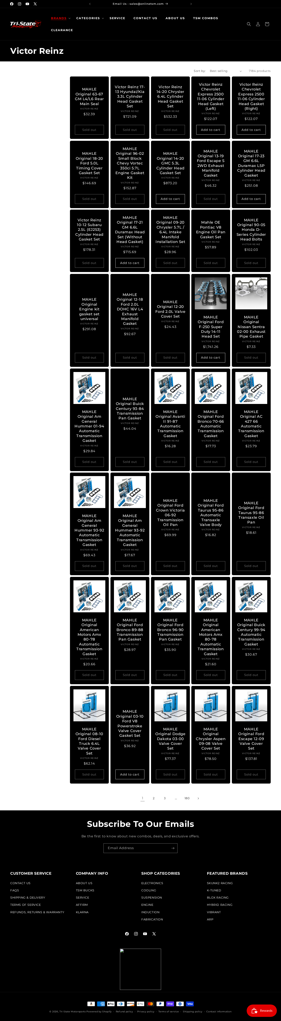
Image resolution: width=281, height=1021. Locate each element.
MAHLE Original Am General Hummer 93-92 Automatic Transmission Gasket (89, 530)
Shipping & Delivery (27, 897)
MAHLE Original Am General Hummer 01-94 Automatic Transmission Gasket (89, 426)
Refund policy (124, 1011)
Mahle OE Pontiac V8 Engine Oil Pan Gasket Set (210, 229)
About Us (84, 883)
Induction (150, 912)
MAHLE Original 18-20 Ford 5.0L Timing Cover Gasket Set (89, 163)
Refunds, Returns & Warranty (37, 912)
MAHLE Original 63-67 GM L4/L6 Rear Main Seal (89, 96)
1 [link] (142, 798)
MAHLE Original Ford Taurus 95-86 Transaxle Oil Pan (251, 513)
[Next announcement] (191, 4)
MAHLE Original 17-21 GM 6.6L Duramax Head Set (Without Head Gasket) (130, 229)
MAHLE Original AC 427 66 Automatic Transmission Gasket (251, 423)
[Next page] (198, 798)
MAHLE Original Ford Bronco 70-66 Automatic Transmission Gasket (210, 423)
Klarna (82, 912)
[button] (59, 18)
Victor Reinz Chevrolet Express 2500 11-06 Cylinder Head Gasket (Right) (251, 96)
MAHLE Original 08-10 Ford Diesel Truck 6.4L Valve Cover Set (89, 741)
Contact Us (20, 883)
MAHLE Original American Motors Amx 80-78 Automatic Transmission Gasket (89, 637)
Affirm (82, 905)
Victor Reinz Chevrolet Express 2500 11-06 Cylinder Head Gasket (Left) (210, 96)
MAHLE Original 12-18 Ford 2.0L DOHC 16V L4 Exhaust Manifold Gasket (130, 309)
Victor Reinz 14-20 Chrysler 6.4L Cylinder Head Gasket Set (170, 97)
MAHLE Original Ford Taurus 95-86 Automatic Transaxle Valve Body (211, 512)
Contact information (218, 1011)
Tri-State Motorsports (72, 1011)
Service (82, 897)
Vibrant (214, 912)
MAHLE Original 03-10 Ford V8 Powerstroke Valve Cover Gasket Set (129, 723)
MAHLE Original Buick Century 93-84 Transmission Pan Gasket (130, 408)
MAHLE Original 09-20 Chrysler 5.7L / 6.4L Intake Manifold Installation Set (170, 229)
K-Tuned (214, 890)
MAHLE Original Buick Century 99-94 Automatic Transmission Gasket (251, 632)
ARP (210, 919)
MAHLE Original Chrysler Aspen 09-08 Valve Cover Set (211, 739)
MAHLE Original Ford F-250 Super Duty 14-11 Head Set (211, 327)
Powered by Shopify (99, 1011)
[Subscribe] (172, 848)
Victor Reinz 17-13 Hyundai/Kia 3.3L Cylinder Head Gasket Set (130, 97)
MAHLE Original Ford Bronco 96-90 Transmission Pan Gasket (170, 630)
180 (187, 798)
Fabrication (152, 919)
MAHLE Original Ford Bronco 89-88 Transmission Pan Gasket (129, 630)
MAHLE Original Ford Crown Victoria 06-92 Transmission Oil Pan (170, 512)
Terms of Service (25, 905)
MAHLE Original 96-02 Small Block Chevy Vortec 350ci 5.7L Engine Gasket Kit (129, 163)
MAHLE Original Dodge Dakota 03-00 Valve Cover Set (170, 739)
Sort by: (200, 71)
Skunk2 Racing (220, 883)
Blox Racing (218, 897)
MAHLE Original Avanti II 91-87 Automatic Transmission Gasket (170, 423)
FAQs (14, 890)
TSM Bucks (85, 890)
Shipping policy (192, 1011)
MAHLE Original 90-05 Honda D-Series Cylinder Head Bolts (251, 230)
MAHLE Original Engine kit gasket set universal (89, 309)
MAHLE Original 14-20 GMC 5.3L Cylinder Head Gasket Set (170, 163)
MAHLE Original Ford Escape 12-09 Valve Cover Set (251, 739)
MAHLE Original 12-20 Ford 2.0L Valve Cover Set (170, 309)
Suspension (151, 897)
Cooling (148, 890)
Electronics (152, 883)
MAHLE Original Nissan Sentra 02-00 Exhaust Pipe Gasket (251, 327)
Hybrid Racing (220, 905)
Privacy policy (145, 1011)
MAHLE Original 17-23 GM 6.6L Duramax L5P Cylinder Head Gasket (251, 163)
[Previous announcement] (89, 4)
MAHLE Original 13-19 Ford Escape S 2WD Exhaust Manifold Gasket (211, 163)
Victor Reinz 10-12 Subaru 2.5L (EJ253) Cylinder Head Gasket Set (89, 230)
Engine (147, 905)
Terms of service (168, 1011)
